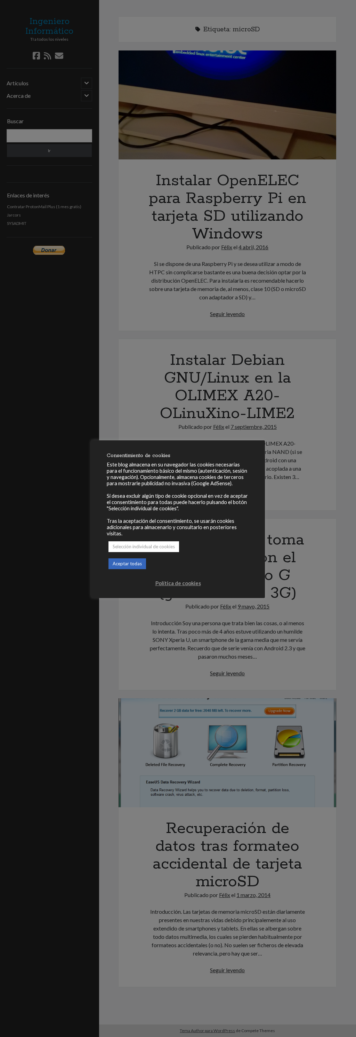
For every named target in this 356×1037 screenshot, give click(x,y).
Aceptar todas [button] (127, 563)
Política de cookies (178, 583)
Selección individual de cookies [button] (144, 546)
